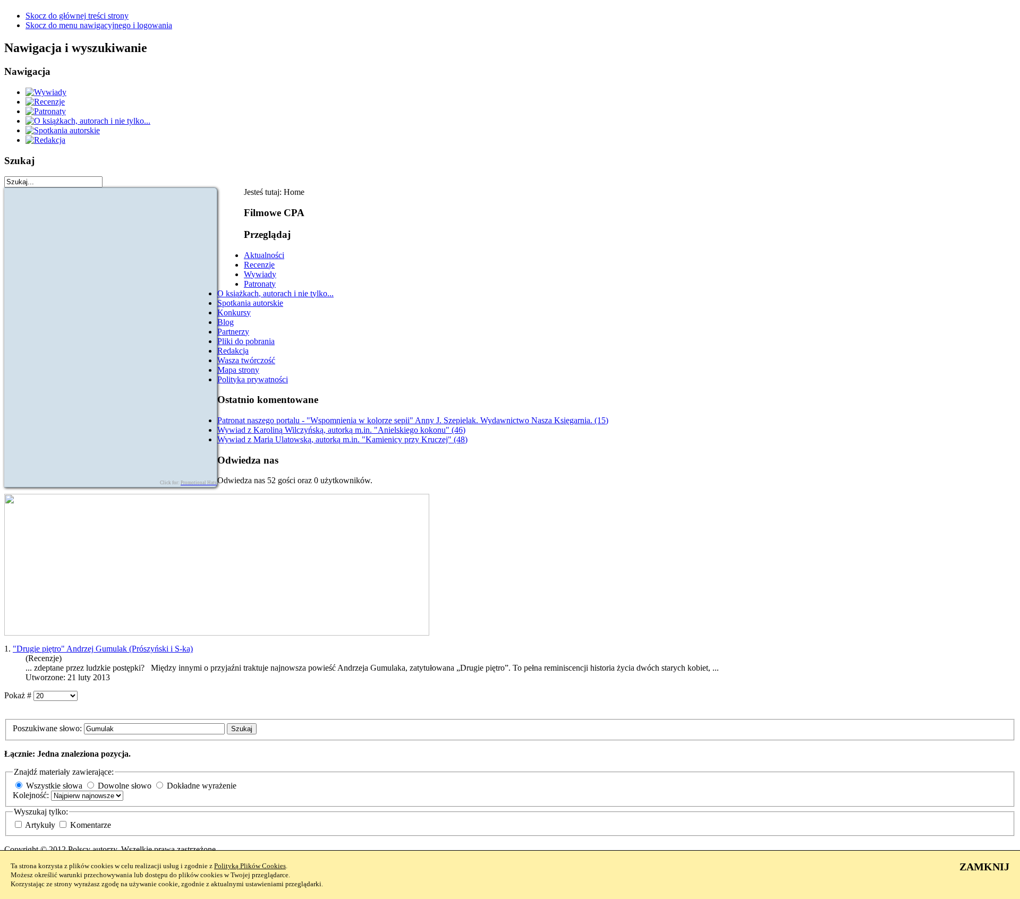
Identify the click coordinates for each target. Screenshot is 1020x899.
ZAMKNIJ (984, 866)
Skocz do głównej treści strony (77, 15)
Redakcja (233, 350)
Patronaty (260, 283)
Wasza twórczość (246, 360)
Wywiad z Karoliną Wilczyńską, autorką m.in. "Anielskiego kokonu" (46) (341, 429)
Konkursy (234, 312)
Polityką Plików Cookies (250, 866)
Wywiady (260, 274)
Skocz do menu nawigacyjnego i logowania (99, 25)
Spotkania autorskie (250, 302)
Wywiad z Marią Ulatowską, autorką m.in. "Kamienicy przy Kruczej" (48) (342, 439)
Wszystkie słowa (54, 785)
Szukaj (241, 729)
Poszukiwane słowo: (48, 728)
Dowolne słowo (124, 785)
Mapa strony (238, 369)
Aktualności (264, 255)
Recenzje (259, 264)
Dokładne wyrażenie (201, 785)
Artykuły (41, 824)
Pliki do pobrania (246, 341)
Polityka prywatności (252, 379)
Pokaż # (18, 695)
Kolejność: (32, 795)
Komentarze (90, 824)
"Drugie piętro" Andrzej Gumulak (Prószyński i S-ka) (103, 648)
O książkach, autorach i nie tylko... (275, 293)
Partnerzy (233, 331)
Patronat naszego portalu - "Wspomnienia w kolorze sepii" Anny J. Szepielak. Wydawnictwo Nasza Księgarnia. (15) (412, 420)
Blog (225, 322)
